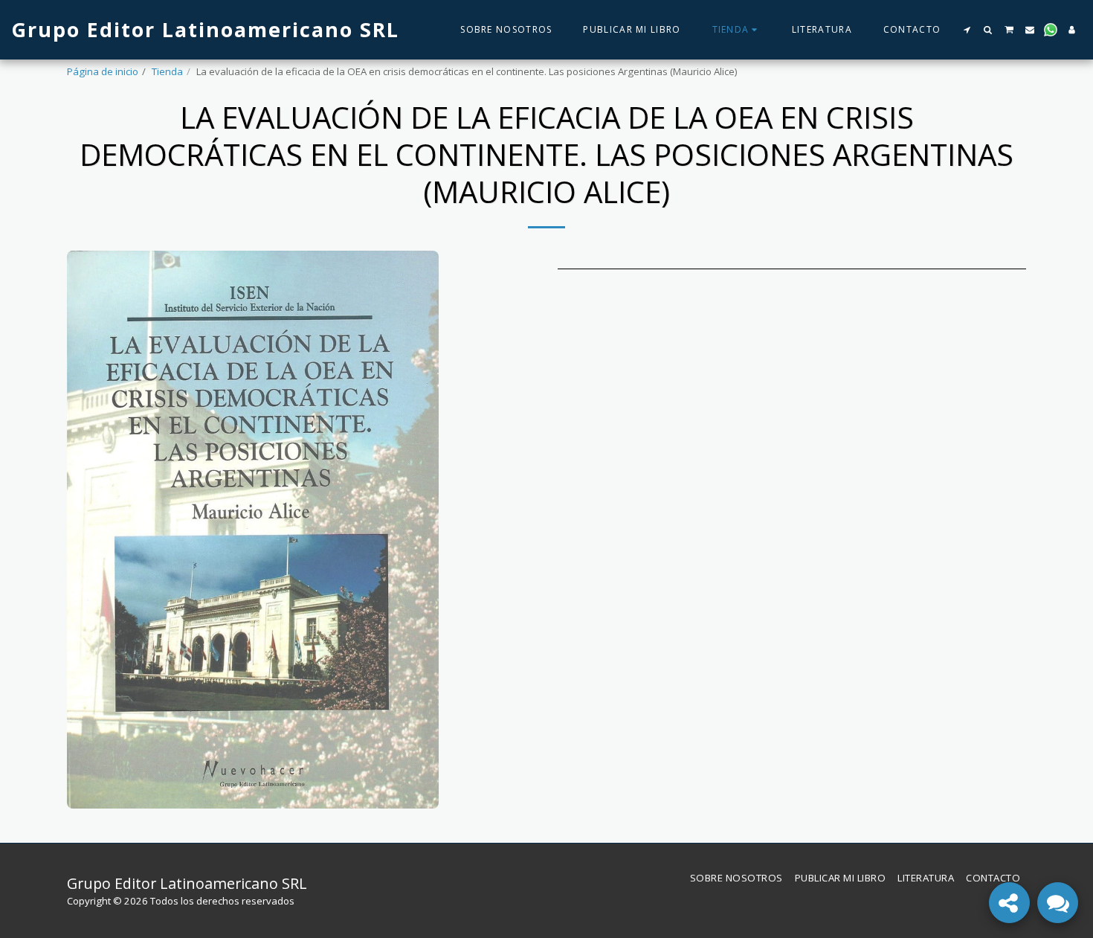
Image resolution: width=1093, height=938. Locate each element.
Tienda (167, 71)
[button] (966, 29)
